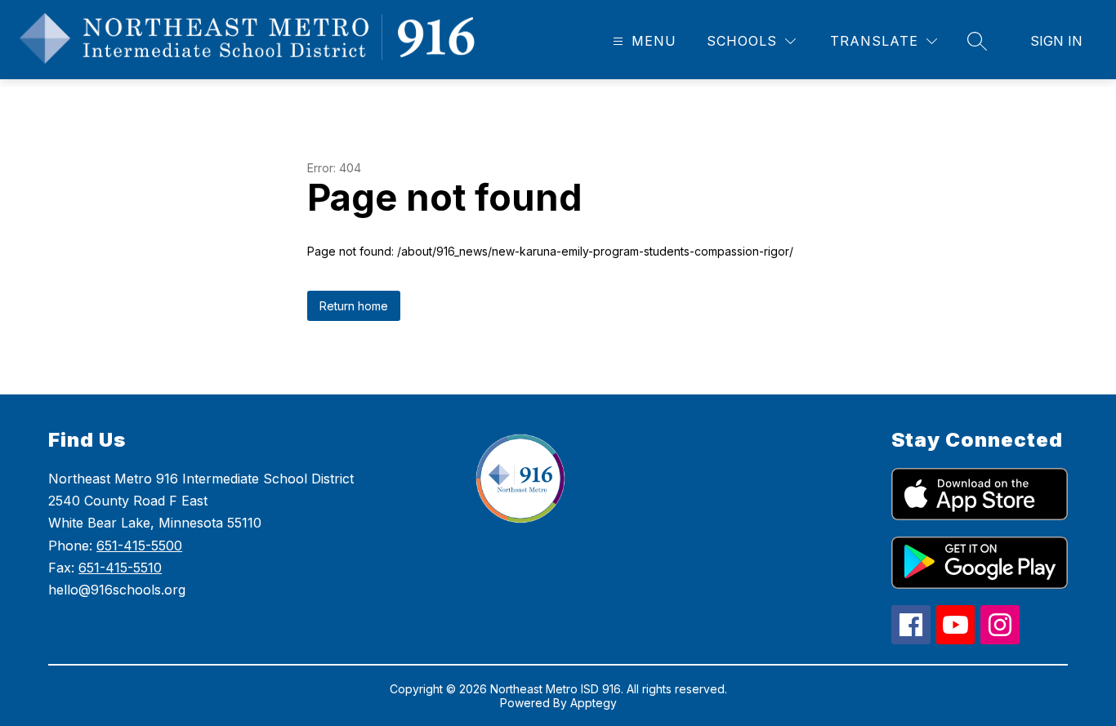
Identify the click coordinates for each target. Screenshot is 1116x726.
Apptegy (593, 703)
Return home (353, 306)
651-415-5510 (120, 567)
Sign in (1056, 41)
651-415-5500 (139, 545)
